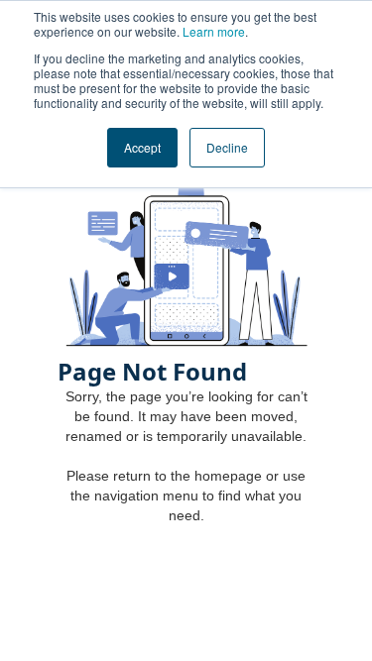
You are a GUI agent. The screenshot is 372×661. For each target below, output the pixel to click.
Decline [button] (227, 147)
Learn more (214, 31)
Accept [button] (142, 147)
